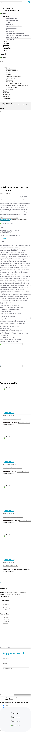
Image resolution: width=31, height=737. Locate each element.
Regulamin (6, 604)
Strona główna (7, 103)
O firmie (5, 617)
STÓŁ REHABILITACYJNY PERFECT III (13, 517)
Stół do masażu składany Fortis (12, 468)
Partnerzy (6, 621)
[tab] (17, 238)
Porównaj (14, 219)
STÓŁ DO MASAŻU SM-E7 (10, 566)
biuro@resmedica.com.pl (12, 594)
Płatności (5, 606)
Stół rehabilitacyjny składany (13, 235)
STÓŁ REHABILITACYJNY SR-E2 (12, 419)
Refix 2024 (8, 647)
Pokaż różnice (9, 700)
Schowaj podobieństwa (12, 698)
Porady (5, 610)
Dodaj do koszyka (5, 219)
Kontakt (5, 623)
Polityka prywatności (9, 608)
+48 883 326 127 (6, 232)
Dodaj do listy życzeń (21, 219)
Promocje (6, 619)
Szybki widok (26, 422)
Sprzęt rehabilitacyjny (8, 415)
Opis (4, 238)
